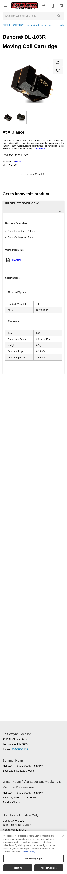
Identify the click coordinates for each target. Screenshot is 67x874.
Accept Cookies (49, 868)
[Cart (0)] (62, 6)
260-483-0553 (20, 749)
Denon (18, 162)
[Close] (63, 835)
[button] (5, 6)
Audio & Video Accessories (40, 25)
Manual (16, 260)
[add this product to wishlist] (58, 70)
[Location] (43, 6)
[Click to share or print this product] (58, 62)
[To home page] (24, 5)
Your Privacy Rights (33, 858)
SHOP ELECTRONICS (13, 25)
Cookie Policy (28, 852)
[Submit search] (58, 16)
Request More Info (35, 174)
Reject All (17, 868)
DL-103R (15, 165)
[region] (33, 852)
